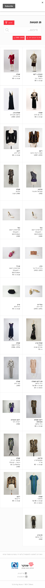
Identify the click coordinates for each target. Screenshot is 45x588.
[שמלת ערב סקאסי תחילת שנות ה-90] (33, 329)
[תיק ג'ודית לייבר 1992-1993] (33, 253)
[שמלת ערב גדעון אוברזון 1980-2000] (11, 99)
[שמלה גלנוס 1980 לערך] (11, 176)
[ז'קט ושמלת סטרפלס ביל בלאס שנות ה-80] (33, 406)
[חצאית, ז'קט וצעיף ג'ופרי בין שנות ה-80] (33, 61)
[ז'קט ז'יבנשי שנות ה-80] (11, 483)
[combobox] (22, 30)
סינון (10, 22)
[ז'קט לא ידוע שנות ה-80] (11, 137)
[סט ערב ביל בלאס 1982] (33, 521)
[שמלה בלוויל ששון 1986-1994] (11, 329)
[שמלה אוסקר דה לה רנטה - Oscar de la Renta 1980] (11, 445)
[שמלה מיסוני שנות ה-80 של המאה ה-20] (33, 483)
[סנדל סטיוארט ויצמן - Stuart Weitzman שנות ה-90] (11, 253)
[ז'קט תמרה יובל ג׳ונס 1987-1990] (33, 137)
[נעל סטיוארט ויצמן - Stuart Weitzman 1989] (33, 214)
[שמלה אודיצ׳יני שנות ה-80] (11, 61)
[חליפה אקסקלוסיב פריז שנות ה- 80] (33, 445)
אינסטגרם (21, 577)
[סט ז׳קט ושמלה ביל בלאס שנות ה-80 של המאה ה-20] (33, 368)
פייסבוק (21, 573)
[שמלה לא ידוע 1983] (11, 368)
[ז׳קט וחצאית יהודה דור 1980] (11, 406)
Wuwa (21, 584)
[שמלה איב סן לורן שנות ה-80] (33, 99)
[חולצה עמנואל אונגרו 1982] (33, 176)
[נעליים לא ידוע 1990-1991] (33, 291)
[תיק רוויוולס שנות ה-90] (11, 291)
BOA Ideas (29, 584)
